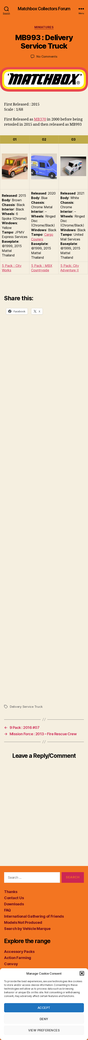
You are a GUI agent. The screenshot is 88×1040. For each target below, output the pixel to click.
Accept (44, 1008)
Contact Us (14, 898)
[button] (82, 973)
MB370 (40, 119)
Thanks (10, 892)
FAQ (7, 910)
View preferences (44, 1030)
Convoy (11, 964)
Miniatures (44, 27)
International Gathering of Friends (34, 916)
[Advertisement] (44, 517)
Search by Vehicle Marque (27, 928)
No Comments (46, 56)
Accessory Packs (19, 951)
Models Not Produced (23, 922)
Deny (44, 1019)
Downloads (14, 904)
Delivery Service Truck (26, 707)
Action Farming (17, 958)
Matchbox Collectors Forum (44, 9)
